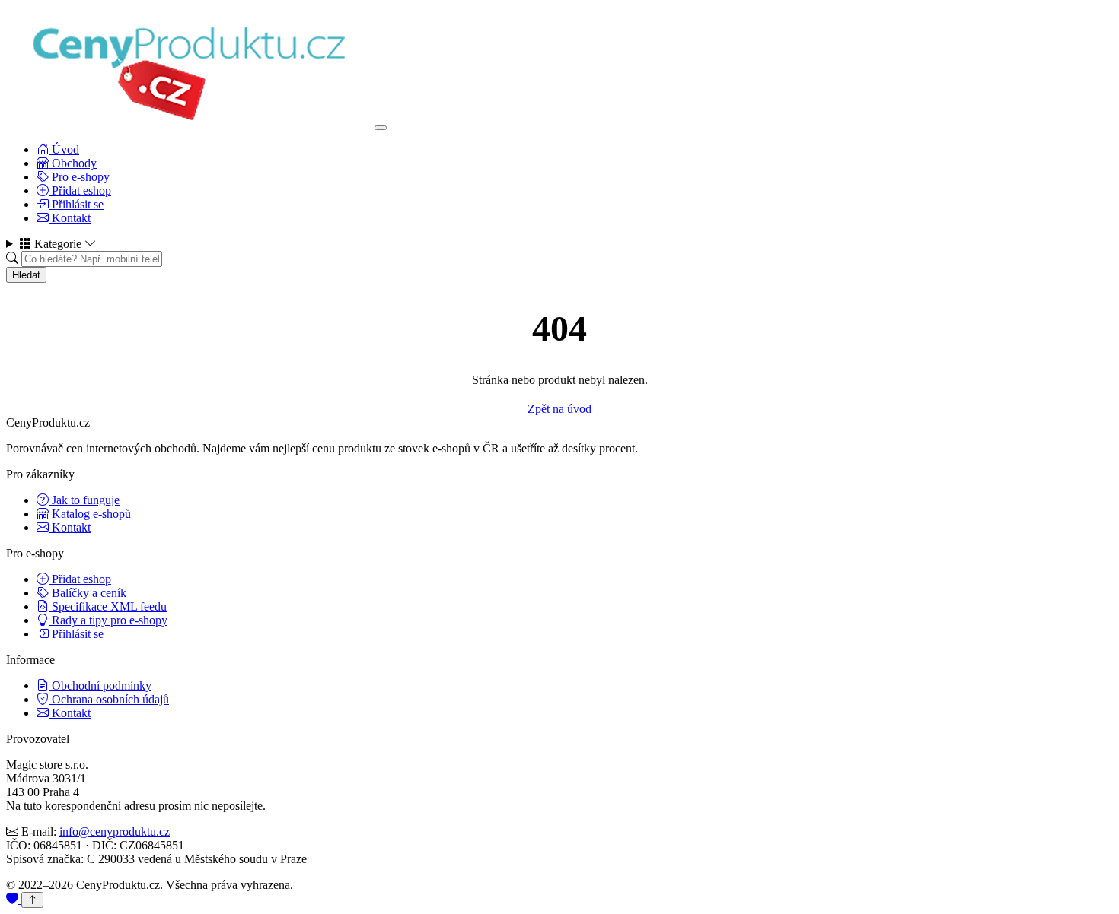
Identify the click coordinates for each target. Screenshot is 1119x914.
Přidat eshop (80, 190)
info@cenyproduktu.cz (114, 831)
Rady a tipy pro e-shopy (108, 620)
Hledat (26, 275)
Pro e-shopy (79, 176)
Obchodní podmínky (100, 685)
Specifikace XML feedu (108, 606)
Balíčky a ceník (87, 592)
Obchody (73, 163)
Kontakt (70, 217)
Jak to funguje (84, 499)
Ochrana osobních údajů (109, 699)
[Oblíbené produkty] (13, 899)
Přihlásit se (76, 204)
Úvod (64, 149)
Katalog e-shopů (90, 513)
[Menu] (381, 127)
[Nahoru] (32, 900)
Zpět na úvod (559, 408)
